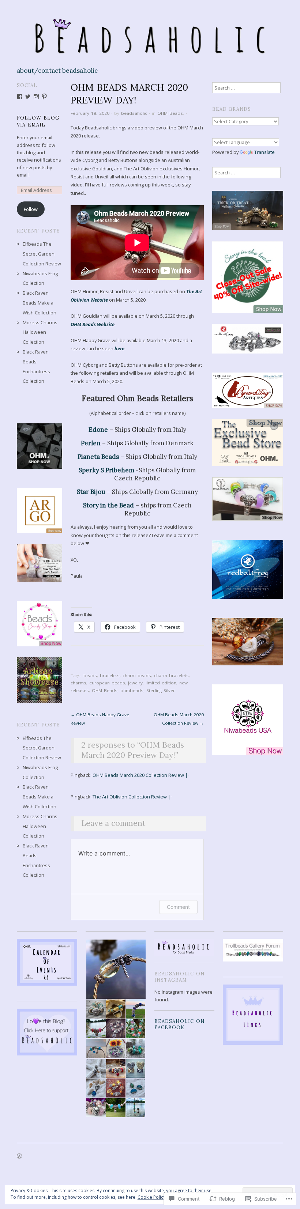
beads (90, 675)
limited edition (161, 682)
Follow (31, 209)
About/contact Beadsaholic (57, 71)
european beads (107, 682)
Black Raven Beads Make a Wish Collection (39, 303)
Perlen (91, 443)
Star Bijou (91, 492)
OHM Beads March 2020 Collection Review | (140, 775)
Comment (178, 907)
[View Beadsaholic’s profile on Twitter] (28, 96)
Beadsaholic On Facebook (179, 1024)
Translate (264, 152)
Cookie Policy (151, 1197)
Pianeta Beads (98, 457)
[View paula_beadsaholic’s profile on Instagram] (36, 96)
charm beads (137, 675)
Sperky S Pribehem (106, 470)
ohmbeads (131, 690)
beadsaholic (134, 113)
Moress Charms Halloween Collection (40, 332)
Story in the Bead (108, 505)
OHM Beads (170, 113)
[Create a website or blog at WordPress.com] (19, 1156)
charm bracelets (171, 675)
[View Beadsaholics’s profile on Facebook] (20, 96)
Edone (98, 430)
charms (78, 682)
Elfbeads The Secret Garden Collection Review (42, 254)
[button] (116, 969)
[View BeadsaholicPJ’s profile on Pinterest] (44, 96)
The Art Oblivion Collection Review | (131, 796)
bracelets (110, 675)
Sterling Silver (160, 690)
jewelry (135, 682)
